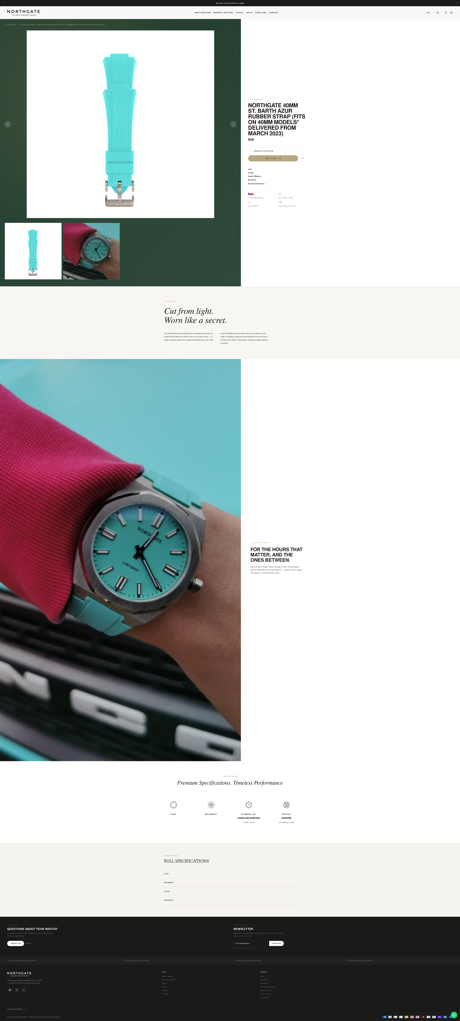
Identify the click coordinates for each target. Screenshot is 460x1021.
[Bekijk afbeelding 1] (33, 251)
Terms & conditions (268, 987)
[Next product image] (233, 124)
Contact (273, 13)
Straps (239, 13)
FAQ (262, 976)
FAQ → (29, 943)
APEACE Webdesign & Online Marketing (45, 1017)
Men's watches (203, 13)
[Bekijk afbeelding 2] (91, 251)
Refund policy (266, 990)
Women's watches (223, 13)
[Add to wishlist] (302, 158)
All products (11, 25)
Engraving (264, 980)
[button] (437, 12)
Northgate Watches (20, 1017)
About (249, 13)
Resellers (260, 13)
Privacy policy (266, 994)
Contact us (16, 943)
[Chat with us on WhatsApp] (454, 1015)
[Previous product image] (8, 124)
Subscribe (276, 943)
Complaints (265, 997)
